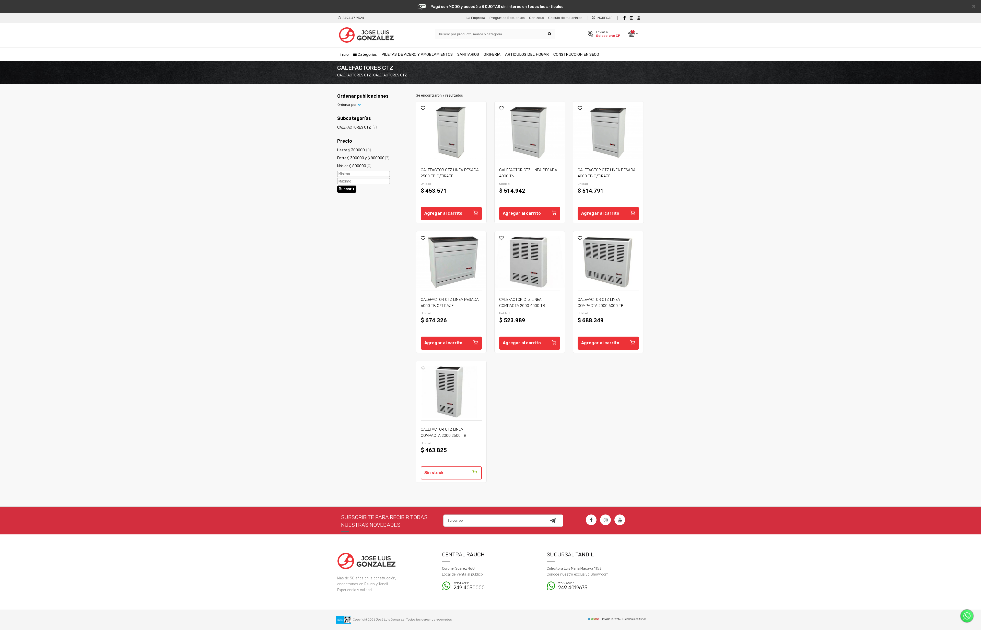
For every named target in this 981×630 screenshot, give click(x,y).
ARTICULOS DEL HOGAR (527, 54)
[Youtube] (638, 18)
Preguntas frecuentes (507, 18)
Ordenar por (347, 105)
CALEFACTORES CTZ (357, 127)
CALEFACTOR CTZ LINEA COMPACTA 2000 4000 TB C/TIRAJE (522, 305)
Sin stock (433, 472)
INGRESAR (604, 18)
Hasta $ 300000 (354, 150)
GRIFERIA (492, 54)
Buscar (346, 189)
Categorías (367, 54)
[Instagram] (605, 519)
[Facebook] (624, 18)
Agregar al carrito (443, 213)
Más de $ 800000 (354, 166)
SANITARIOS (468, 54)
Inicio (344, 54)
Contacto (536, 18)
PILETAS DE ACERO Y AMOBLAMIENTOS (417, 54)
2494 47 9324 (352, 18)
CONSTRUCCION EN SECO (576, 54)
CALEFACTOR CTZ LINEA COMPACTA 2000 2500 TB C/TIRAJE (443, 435)
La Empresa (475, 18)
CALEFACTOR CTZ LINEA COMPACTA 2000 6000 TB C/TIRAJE (601, 305)
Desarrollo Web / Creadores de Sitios (623, 619)
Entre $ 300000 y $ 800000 (363, 158)
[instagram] (631, 18)
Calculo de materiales (565, 18)
